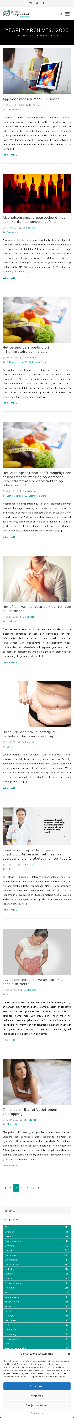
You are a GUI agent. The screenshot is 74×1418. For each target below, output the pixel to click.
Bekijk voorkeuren (37, 1405)
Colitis (8, 1236)
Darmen (9, 1250)
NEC (7, 1324)
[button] (69, 1353)
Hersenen (10, 1287)
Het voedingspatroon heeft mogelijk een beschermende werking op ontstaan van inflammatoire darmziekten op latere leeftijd (37, 479)
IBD (26, 362)
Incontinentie (12, 1301)
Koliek (8, 1306)
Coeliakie (10, 1231)
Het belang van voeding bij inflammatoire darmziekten (26, 349)
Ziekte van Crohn (37, 362)
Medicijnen (11, 1320)
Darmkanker (13, 232)
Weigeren (37, 1395)
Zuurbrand (12, 621)
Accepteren (37, 1386)
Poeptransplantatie (15, 1348)
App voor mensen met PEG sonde (31, 99)
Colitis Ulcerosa (15, 362)
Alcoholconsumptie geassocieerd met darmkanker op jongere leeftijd (34, 219)
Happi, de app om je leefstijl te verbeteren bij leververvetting (29, 734)
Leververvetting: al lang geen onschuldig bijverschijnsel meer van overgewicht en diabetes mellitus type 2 (37, 854)
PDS (7, 1343)
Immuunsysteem (14, 1296)
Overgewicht (12, 1338)
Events (8, 1278)
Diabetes (9, 1268)
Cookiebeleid (37, 1413)
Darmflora (10, 1254)
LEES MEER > (10, 155)
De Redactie (35, 105)
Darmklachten (14, 109)
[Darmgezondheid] (16, 13)
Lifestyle (9, 1315)
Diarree (9, 1273)
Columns (11, 869)
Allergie (9, 1226)
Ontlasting (10, 1334)
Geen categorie (13, 1282)
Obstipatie (12, 1124)
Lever (10, 746)
